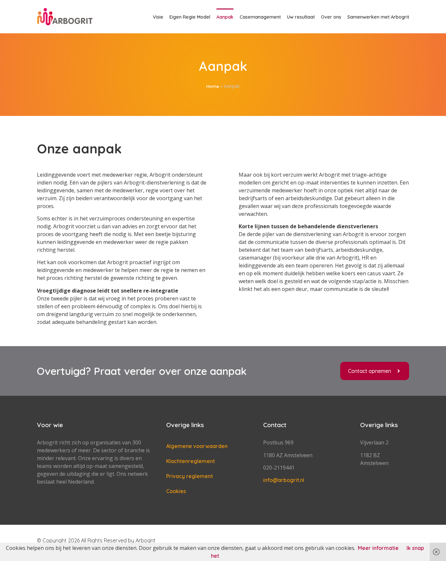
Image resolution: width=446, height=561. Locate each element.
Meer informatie (378, 548)
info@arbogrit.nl (283, 480)
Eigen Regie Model (189, 17)
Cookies (176, 491)
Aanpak (224, 17)
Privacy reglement (189, 476)
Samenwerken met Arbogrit (378, 17)
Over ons (331, 17)
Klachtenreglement (190, 461)
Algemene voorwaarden (197, 446)
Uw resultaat (301, 17)
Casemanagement (260, 17)
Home (212, 86)
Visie (158, 17)
